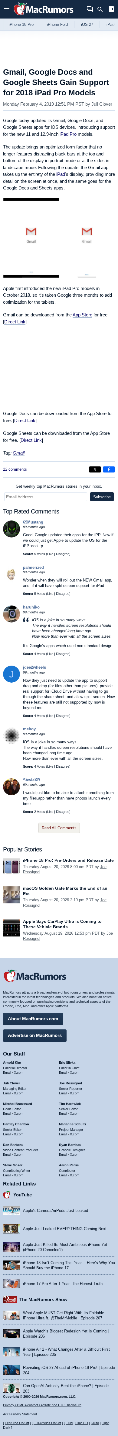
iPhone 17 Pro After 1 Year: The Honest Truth (63, 1283)
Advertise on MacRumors (35, 1035)
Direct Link (14, 321)
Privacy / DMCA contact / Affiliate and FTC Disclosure (42, 1405)
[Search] (102, 9)
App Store (82, 314)
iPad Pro (68, 134)
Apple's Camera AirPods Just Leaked (55, 1210)
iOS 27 (87, 24)
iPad (60, 174)
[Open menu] (6, 9)
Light (105, 1423)
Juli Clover (101, 104)
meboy (29, 729)
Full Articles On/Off (47, 1423)
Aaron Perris (69, 1165)
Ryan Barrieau (70, 1145)
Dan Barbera (13, 1145)
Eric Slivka (67, 1062)
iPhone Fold (57, 24)
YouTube (22, 1194)
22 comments (15, 469)
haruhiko (31, 607)
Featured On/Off (17, 1423)
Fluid (69, 1423)
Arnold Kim (12, 1062)
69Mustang (33, 522)
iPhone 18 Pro (21, 24)
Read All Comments (59, 828)
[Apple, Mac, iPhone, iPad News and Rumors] (43, 16)
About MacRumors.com (33, 1018)
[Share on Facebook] (109, 469)
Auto (95, 1423)
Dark (6, 1427)
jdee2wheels (34, 667)
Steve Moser (12, 1165)
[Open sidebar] (111, 9)
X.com (18, 1072)
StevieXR (31, 780)
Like (50, 554)
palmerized (33, 567)
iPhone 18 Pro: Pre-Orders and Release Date (68, 860)
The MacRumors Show (43, 1299)
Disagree (62, 554)
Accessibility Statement (20, 1414)
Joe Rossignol (70, 1083)
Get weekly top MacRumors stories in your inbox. (59, 486)
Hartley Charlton (16, 1124)
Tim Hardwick (70, 1104)
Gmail (19, 452)
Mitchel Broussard (17, 1104)
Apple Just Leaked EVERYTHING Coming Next (65, 1228)
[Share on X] (95, 469)
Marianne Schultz (73, 1124)
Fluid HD (81, 1423)
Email (7, 1072)
